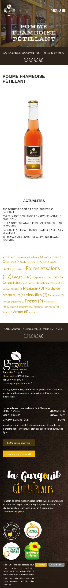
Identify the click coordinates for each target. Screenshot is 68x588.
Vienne (33, 312)
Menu (56, 10)
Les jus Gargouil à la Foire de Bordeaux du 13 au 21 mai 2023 (32, 224)
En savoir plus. (56, 564)
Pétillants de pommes (44, 307)
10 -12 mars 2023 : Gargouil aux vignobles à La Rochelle (31, 238)
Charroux (12, 261)
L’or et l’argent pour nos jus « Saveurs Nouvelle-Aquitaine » (32, 217)
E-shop (52, 262)
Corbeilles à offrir (30, 262)
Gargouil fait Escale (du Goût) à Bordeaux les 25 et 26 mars (33, 231)
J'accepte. (40, 564)
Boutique (48, 257)
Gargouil (22, 277)
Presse (34, 300)
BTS (58, 257)
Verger (20, 311)
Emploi (9, 269)
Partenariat (56, 295)
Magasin (33, 288)
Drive (43, 262)
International (44, 282)
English (20, 269)
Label (17, 288)
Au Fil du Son (9, 257)
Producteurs (50, 302)
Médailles (36, 294)
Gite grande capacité (42, 277)
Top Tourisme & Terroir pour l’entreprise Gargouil (28, 210)
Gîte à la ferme (26, 283)
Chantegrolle (9, 376)
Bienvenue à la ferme (30, 257)
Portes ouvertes (13, 301)
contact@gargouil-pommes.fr (17, 383)
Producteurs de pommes (18, 306)
